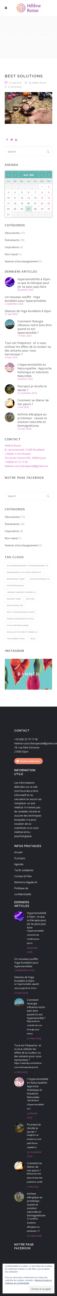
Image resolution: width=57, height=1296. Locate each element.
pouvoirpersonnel (18, 625)
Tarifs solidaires (23, 870)
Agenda (18, 864)
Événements (12, 240)
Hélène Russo (39, 82)
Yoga (32, 639)
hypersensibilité (40, 579)
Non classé (11, 254)
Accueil (18, 852)
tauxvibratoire (16, 639)
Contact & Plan (23, 876)
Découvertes (12, 233)
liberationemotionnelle (21, 592)
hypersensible (15, 586)
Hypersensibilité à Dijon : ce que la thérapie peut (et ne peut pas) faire (34, 283)
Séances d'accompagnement (21, 261)
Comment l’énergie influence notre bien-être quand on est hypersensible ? (34, 327)
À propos (19, 858)
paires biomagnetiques (20, 619)
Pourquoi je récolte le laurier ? (32, 388)
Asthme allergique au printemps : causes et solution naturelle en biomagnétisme (32, 420)
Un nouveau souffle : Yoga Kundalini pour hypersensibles (25, 299)
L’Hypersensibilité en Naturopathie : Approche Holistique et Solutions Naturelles (34, 370)
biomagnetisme (16, 579)
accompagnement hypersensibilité (27, 566)
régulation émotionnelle (22, 632)
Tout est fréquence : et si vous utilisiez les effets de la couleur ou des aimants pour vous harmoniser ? (28, 348)
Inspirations (12, 247)
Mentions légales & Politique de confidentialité (25, 888)
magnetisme (14, 599)
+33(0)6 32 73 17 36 (16, 462)
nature (30, 599)
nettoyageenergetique (21, 612)
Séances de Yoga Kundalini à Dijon (28, 311)
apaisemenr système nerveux (24, 572)
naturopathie (15, 606)
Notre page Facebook (24, 477)
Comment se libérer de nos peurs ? (33, 402)
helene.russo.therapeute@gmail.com (26, 466)
